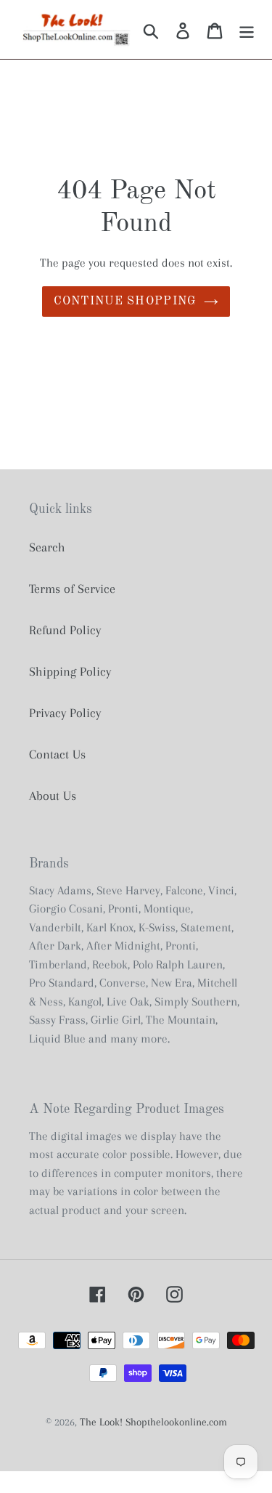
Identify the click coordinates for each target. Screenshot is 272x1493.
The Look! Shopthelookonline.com (153, 1422)
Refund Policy (65, 630)
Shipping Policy (70, 671)
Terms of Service (72, 588)
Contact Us (57, 754)
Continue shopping (125, 301)
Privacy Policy (65, 712)
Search (47, 547)
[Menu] (247, 29)
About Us (52, 795)
